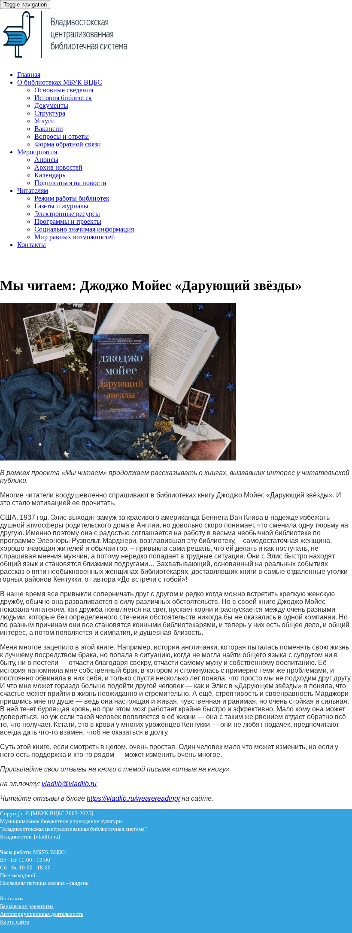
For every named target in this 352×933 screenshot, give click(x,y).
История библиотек (63, 97)
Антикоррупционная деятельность (41, 914)
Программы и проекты (67, 221)
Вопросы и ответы (61, 136)
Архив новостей (58, 167)
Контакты (31, 244)
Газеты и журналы (61, 206)
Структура (49, 113)
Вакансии (48, 128)
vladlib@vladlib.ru (69, 783)
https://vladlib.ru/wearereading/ (133, 798)
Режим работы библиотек (71, 198)
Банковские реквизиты (27, 906)
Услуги (44, 121)
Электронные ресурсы (67, 213)
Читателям (32, 190)
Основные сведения (63, 90)
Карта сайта (14, 921)
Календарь (49, 175)
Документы (51, 105)
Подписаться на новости (70, 182)
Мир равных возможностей (74, 237)
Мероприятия (37, 152)
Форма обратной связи (67, 144)
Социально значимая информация (84, 229)
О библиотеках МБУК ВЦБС (59, 82)
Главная (28, 74)
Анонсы (46, 159)
